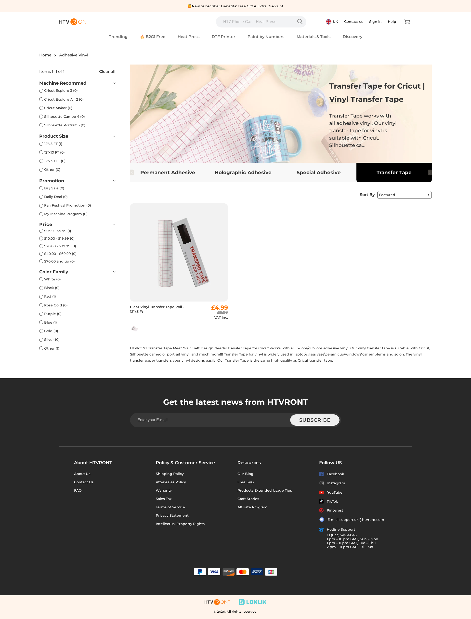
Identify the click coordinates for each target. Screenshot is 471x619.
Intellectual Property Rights (180, 524)
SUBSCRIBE (314, 420)
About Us (82, 473)
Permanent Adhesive (167, 172)
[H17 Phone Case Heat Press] (301, 21)
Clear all (107, 71)
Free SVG (245, 482)
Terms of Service (170, 507)
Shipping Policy (170, 473)
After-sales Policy (171, 482)
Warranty (164, 490)
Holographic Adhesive (243, 172)
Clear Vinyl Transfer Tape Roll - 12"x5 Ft (157, 309)
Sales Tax (164, 498)
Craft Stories (248, 498)
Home (45, 55)
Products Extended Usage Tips (264, 490)
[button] (407, 22)
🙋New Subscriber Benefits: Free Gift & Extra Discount (235, 6)
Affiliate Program (252, 507)
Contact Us (83, 482)
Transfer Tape (394, 172)
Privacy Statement (172, 515)
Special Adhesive (319, 172)
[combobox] (261, 21)
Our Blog (245, 473)
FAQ (78, 490)
